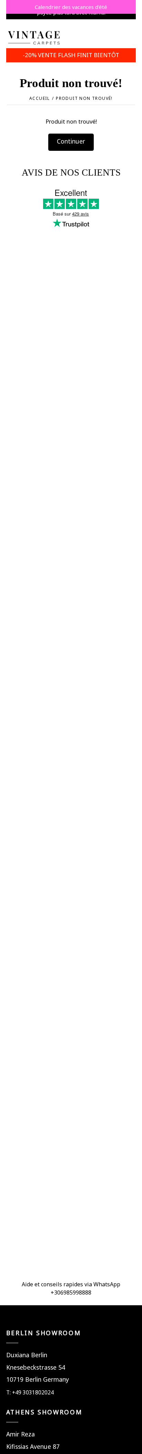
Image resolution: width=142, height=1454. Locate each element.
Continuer (71, 141)
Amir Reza (20, 1434)
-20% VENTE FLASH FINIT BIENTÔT (71, 55)
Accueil (39, 98)
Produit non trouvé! (84, 98)
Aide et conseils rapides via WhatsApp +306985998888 (71, 1288)
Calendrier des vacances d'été (71, 6)
